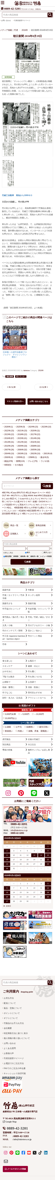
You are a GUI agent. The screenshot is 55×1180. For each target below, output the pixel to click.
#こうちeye (20, 498)
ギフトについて (11, 1018)
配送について (10, 1003)
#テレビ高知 (18, 504)
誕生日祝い (44, 727)
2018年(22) (22, 434)
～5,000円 (25, 714)
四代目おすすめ (35, 692)
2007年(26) (9, 449)
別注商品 (6, 744)
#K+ (8, 495)
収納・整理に (8, 687)
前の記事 (12, 387)
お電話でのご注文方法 (14, 1063)
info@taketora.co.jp (19, 830)
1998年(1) (32, 457)
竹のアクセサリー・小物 (39, 625)
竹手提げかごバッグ (11, 609)
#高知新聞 (47, 513)
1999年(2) (20, 457)
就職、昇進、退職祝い (38, 731)
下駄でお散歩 (8, 676)
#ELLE (29, 492)
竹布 (4, 644)
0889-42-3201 (12, 8)
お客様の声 (9, 1053)
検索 (28, 562)
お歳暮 (8, 727)
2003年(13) (22, 453)
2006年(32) (22, 449)
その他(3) (19, 465)
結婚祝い (30, 727)
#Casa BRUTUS (18, 492)
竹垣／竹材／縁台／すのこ (39, 618)
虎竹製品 (6, 739)
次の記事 (42, 387)
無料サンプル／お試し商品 (39, 751)
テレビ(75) (33, 461)
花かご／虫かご (35, 630)
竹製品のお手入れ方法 (14, 1023)
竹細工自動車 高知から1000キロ (17, 195)
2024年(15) (33, 427)
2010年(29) (9, 446)
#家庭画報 (18, 507)
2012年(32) (22, 442)
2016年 (41, 370)
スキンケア (7, 666)
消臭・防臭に (34, 687)
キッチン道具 (34, 595)
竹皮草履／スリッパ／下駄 (39, 610)
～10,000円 (39, 714)
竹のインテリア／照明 (12, 630)
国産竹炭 (6, 590)
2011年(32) (35, 442)
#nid (35, 495)
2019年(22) (9, 434)
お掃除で (6, 682)
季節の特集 (7, 750)
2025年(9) (20, 427)
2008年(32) (35, 446)
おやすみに (7, 671)
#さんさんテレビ (32, 498)
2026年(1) (8, 427)
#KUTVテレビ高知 (19, 495)
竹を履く (32, 671)
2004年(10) (9, 453)
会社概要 (8, 1028)
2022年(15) (9, 430)
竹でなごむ (7, 692)
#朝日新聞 (31, 510)
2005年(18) (35, 449)
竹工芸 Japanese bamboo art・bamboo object (13, 637)
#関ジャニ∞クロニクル (32, 513)
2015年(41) (22, 438)
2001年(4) (48, 453)
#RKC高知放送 (44, 495)
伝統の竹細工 (34, 739)
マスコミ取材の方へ (15, 401)
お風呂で (32, 661)
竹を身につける (35, 676)
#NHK (30, 495)
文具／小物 (7, 625)
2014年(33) (35, 438)
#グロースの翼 (13, 501)
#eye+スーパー (39, 492)
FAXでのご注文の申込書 (14, 1068)
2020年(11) (35, 430)
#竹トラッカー (43, 510)
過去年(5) (44, 457)
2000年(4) (8, 457)
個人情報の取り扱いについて (17, 1038)
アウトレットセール (37, 698)
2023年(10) (46, 427)
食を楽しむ (7, 661)
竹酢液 (31, 590)
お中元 (19, 727)
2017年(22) (35, 434)
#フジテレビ (29, 504)
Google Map (11, 1122)
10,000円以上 (11, 718)
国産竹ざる (7, 603)
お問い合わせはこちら (39, 401)
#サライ (23, 501)
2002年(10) (35, 453)
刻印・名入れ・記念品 (12, 698)
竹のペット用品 (35, 636)
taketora (26, 370)
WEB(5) (7, 465)
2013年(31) (9, 442)
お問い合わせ (10, 1043)
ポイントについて (12, 1013)
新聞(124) (20, 461)
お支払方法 (9, 998)
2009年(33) (22, 446)
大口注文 (32, 744)
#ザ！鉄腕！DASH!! (37, 501)
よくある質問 (10, 1048)
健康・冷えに (34, 666)
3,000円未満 (10, 714)
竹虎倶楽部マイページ (22, 20)
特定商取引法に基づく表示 (16, 1033)
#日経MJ (22, 510)
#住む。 (10, 507)
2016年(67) (9, 438)
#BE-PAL (6, 492)
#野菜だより (16, 513)
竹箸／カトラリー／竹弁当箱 (13, 596)
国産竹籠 (32, 603)
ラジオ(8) (45, 461)
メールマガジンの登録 (16, 1169)
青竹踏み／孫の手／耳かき (13, 618)
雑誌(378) (8, 461)
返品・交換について (13, 1008)
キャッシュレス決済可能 (15, 1073)
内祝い (21, 731)
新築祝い (9, 731)
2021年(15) (22, 430)
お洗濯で (32, 682)
